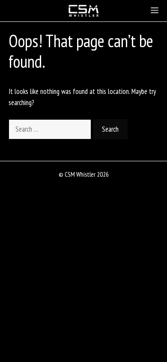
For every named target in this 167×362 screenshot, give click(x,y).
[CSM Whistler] (83, 10)
